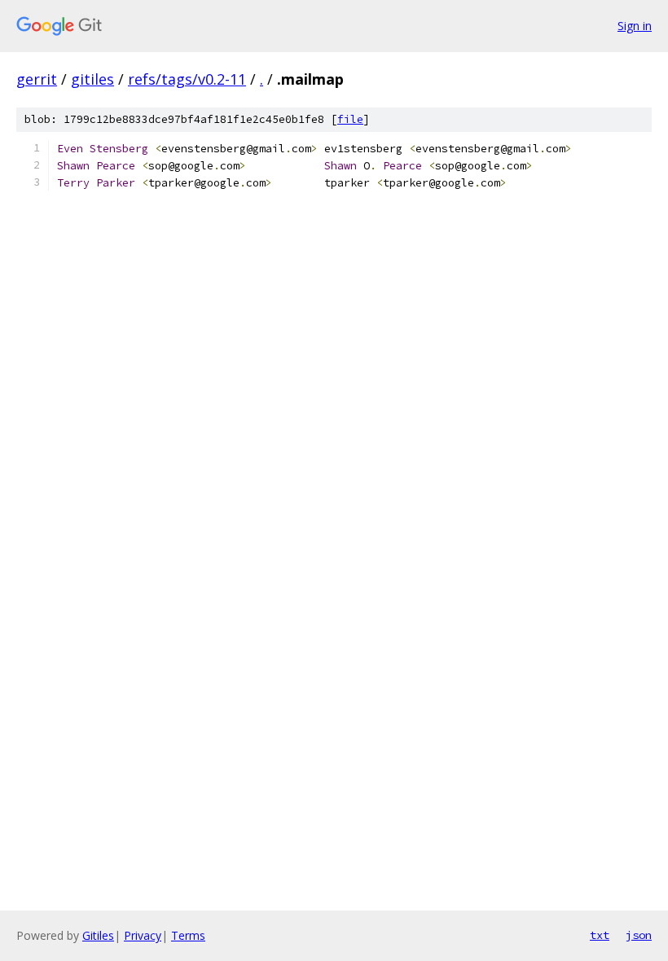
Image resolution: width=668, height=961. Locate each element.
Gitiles (98, 935)
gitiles (92, 79)
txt (599, 935)
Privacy (142, 935)
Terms (188, 935)
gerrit (36, 79)
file (350, 119)
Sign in (634, 25)
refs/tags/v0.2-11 (187, 79)
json (639, 935)
